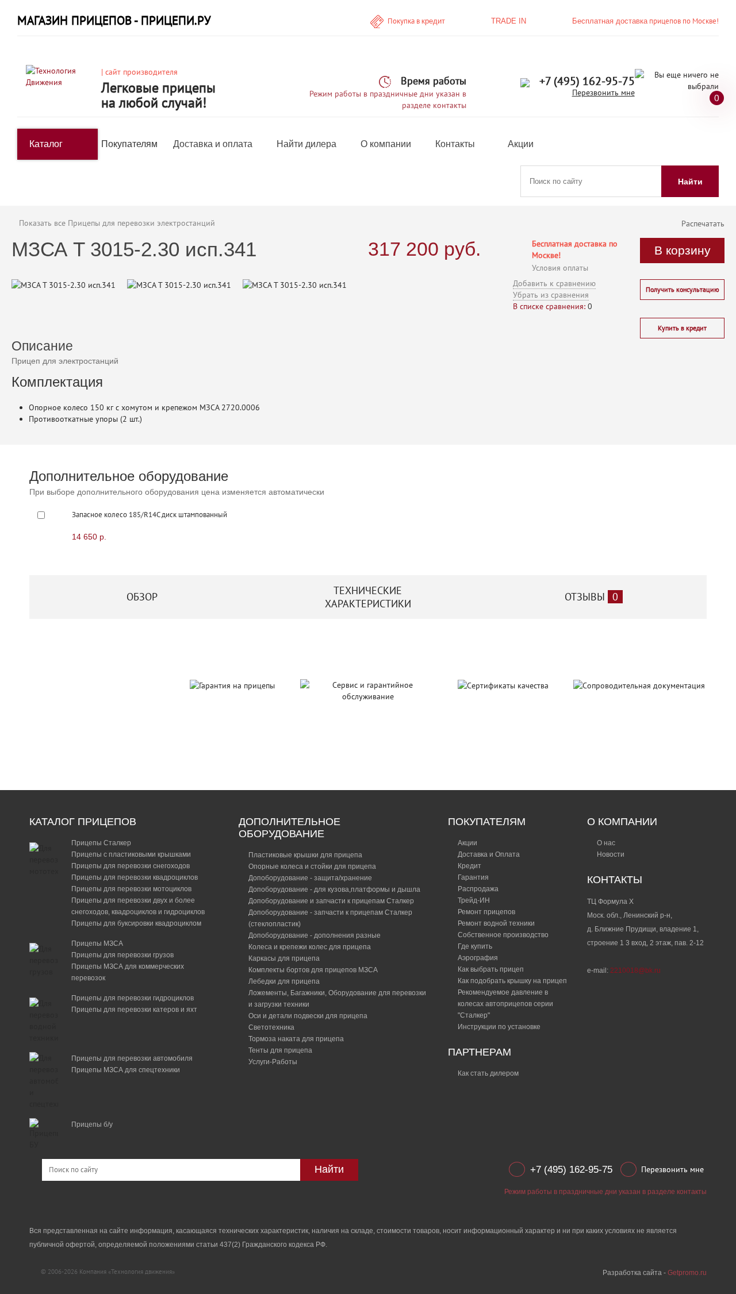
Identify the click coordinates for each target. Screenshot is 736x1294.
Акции (521, 144)
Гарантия (473, 877)
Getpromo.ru (687, 1273)
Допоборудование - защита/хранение (310, 878)
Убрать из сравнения (551, 295)
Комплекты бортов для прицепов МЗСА (313, 970)
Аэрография (478, 958)
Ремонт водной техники (496, 923)
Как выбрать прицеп (491, 969)
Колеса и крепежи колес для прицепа (309, 947)
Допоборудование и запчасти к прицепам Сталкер (331, 901)
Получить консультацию (682, 289)
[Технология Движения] (59, 76)
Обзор (142, 596)
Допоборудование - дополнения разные (314, 935)
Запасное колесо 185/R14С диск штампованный (149, 514)
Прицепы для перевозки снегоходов (130, 866)
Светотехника (271, 1027)
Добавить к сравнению (554, 283)
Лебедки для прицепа (284, 981)
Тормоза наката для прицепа (296, 1039)
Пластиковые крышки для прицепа (305, 855)
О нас (606, 843)
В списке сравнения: (549, 306)
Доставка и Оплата (489, 854)
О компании (386, 144)
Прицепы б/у (92, 1124)
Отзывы (591, 596)
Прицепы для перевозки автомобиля (132, 1058)
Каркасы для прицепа (284, 958)
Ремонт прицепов (486, 912)
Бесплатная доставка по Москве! (575, 249)
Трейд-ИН (474, 900)
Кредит (469, 866)
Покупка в (416, 21)
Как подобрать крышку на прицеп (512, 981)
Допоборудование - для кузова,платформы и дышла (334, 889)
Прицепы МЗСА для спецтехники (125, 1070)
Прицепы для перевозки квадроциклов (134, 877)
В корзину (682, 250)
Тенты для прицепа (280, 1050)
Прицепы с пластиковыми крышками (131, 854)
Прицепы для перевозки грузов (122, 955)
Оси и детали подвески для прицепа (307, 1016)
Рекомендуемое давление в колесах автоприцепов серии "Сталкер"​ (505, 1003)
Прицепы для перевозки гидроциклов (132, 998)
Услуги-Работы (272, 1062)
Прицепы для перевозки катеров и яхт (134, 1010)
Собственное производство (503, 935)
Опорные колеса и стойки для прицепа (312, 866)
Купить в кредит (682, 328)
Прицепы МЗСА (97, 943)
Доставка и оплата (212, 144)
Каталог (46, 144)
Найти (690, 181)
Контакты (455, 144)
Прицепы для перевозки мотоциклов (131, 889)
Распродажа (478, 889)
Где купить (475, 946)
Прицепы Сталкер (101, 843)
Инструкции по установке (499, 1027)
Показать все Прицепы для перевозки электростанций (117, 223)
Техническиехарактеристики (368, 597)
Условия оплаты (560, 268)
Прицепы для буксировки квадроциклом (136, 923)
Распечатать (702, 223)
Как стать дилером (488, 1073)
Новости (610, 854)
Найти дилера (306, 144)
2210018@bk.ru (635, 970)
